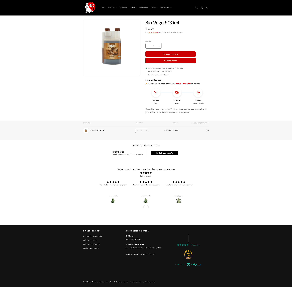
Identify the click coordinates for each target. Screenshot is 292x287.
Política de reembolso (105, 282)
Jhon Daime (92, 282)
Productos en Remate (91, 248)
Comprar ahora (170, 60)
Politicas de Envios (90, 240)
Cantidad (148, 41)
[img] (146, 173)
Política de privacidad (120, 282)
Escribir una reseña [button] (164, 153)
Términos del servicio (136, 282)
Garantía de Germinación (92, 236)
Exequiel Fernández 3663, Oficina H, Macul (144, 247)
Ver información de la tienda (158, 75)
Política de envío (150, 282)
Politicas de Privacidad (91, 244)
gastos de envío (153, 32)
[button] (112, 7)
